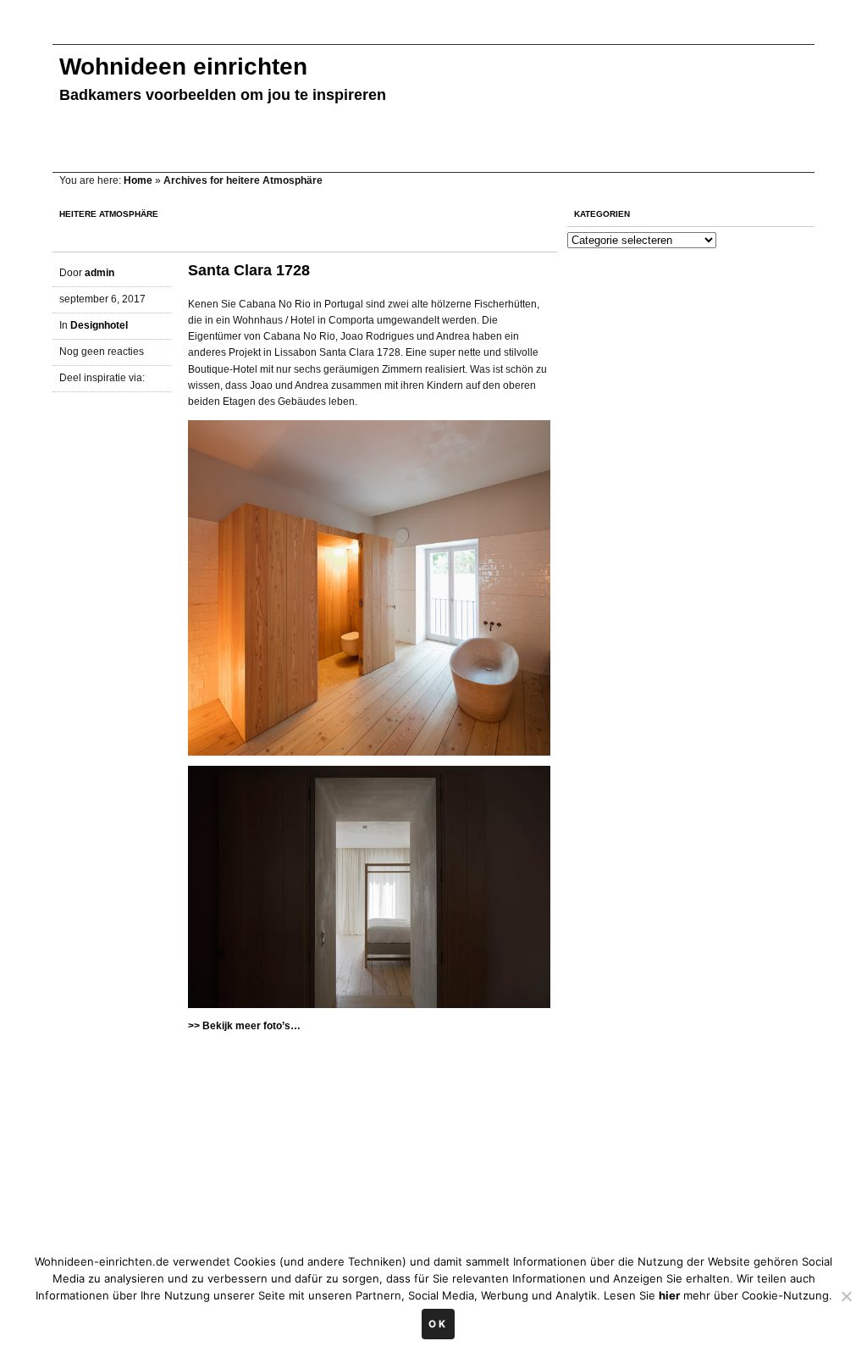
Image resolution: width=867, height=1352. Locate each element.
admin (99, 273)
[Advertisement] (360, 31)
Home (138, 180)
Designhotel (99, 325)
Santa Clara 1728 (249, 270)
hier (669, 1295)
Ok (438, 1324)
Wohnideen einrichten (183, 66)
